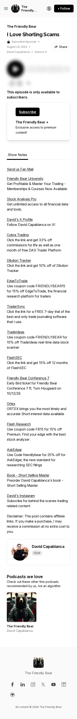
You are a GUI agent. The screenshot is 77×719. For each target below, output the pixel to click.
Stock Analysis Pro (21, 199)
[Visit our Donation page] (12, 695)
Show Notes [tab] (17, 155)
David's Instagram (21, 496)
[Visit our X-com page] (43, 684)
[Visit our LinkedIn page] (23, 684)
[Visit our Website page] (64, 684)
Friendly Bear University (25, 178)
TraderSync (16, 306)
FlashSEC (14, 357)
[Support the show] (49, 8)
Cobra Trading (18, 235)
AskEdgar (14, 450)
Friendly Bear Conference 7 (28, 378)
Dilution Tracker (19, 260)
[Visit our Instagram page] (33, 684)
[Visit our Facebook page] (12, 684)
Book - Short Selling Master (28, 475)
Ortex (11, 403)
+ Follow (64, 8)
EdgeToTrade (17, 281)
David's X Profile (20, 219)
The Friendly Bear (27, 8)
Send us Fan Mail (20, 169)
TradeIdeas (15, 332)
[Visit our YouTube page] (53, 684)
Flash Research (19, 424)
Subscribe (27, 112)
